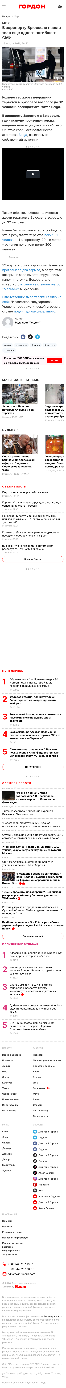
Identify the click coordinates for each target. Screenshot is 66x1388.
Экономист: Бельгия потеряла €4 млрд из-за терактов (18, 410)
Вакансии (7, 1221)
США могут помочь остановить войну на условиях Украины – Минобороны (27, 863)
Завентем (9, 350)
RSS (40, 1190)
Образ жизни (9, 1093)
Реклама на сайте (12, 1232)
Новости (7, 1048)
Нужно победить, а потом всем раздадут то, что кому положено (27, 547)
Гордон (6, 16)
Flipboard (43, 1184)
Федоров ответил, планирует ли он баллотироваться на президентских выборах (33, 700)
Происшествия (10, 1099)
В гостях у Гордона (44, 1066)
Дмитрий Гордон (48, 1131)
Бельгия (36, 345)
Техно (5, 1088)
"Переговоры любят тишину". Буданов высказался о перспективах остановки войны (31, 824)
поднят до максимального (34, 311)
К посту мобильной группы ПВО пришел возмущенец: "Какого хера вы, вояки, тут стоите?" (31, 519)
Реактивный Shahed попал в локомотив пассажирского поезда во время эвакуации (35, 717)
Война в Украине (11, 1054)
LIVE (35, 1082)
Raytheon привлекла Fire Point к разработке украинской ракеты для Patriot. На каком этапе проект (33, 925)
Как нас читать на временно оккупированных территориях (12, 1248)
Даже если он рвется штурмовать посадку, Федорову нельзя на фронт (30, 534)
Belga (23, 135)
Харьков (7, 1153)
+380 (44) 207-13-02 (21, 1269)
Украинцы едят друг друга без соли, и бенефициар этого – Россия (31, 504)
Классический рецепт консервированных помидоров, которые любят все (36, 954)
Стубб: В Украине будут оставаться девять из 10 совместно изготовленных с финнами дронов (32, 836)
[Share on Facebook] (23, 337)
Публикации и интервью (47, 1060)
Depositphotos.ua (53, 1316)
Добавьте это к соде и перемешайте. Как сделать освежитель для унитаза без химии (36, 1008)
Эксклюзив (39, 1088)
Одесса (6, 1142)
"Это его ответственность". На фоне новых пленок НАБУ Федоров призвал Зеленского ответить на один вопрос (34, 752)
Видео (36, 1099)
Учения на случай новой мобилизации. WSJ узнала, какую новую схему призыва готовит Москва (31, 850)
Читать (54, 360)
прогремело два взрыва (21, 270)
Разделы (38, 1048)
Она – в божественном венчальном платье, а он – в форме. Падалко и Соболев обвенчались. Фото (19, 463)
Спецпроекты (40, 1116)
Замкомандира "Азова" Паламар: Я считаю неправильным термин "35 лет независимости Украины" (35, 735)
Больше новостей (33, 936)
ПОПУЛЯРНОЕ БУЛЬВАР (20, 944)
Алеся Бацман (46, 1172)
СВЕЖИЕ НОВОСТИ (16, 783)
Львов (5, 1137)
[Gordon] (32, 6)
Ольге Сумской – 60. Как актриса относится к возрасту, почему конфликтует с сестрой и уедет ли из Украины (33, 989)
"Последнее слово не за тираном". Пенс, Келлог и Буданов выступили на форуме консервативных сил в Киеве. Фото (32, 878)
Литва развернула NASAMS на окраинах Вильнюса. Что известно (27, 812)
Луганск (6, 1170)
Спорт (5, 1077)
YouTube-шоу (40, 1110)
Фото (36, 1093)
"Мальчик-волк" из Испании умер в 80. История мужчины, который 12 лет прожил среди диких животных (34, 682)
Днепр (6, 1159)
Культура (7, 1082)
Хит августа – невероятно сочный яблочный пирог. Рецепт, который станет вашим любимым (35, 970)
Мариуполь (8, 1165)
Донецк (6, 1148)
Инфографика (10, 1105)
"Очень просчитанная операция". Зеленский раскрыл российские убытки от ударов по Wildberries (31, 895)
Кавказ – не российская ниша (25, 492)
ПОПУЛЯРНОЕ (12, 670)
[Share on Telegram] (37, 337)
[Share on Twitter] (30, 337)
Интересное (9, 1110)
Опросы (37, 1105)
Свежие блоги (14, 486)
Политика (7, 1060)
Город (5, 1125)
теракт (7, 345)
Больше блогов (32, 559)
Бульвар (10, 430)
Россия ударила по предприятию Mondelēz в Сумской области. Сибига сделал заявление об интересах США (32, 910)
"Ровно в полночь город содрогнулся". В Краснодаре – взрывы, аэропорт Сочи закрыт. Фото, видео (29, 797)
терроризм (21, 345)
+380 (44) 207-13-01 (20, 1264)
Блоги (36, 1071)
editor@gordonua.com (21, 1274)
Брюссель (50, 345)
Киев (5, 1131)
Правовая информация (15, 1237)
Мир (16, 16)
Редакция (7, 1226)
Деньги (6, 1066)
